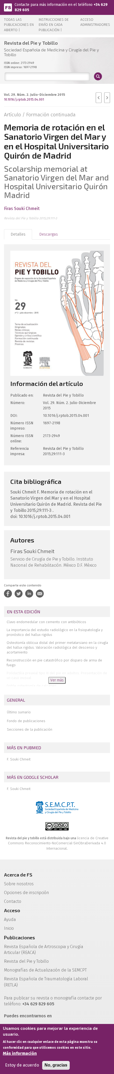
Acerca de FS (18, 875)
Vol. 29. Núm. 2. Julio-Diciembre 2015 (34, 95)
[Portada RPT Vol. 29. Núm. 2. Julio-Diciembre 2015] (57, 312)
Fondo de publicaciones (26, 721)
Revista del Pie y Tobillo (26, 961)
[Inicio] (8, 7)
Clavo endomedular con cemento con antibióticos (46, 622)
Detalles (18, 234)
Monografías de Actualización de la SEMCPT (45, 970)
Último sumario (19, 712)
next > (107, 97)
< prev (99, 97)
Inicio (9, 928)
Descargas (48, 234)
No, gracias (56, 1065)
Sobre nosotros (19, 883)
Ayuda (10, 919)
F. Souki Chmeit (18, 759)
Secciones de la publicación (29, 729)
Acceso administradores (95, 22)
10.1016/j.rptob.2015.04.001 (24, 99)
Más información (20, 1053)
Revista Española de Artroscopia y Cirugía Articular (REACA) (43, 949)
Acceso (12, 910)
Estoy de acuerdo (22, 1065)
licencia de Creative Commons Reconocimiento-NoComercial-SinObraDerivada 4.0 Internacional (58, 843)
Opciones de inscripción (26, 892)
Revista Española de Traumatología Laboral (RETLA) (46, 981)
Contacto (12, 901)
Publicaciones (19, 937)
